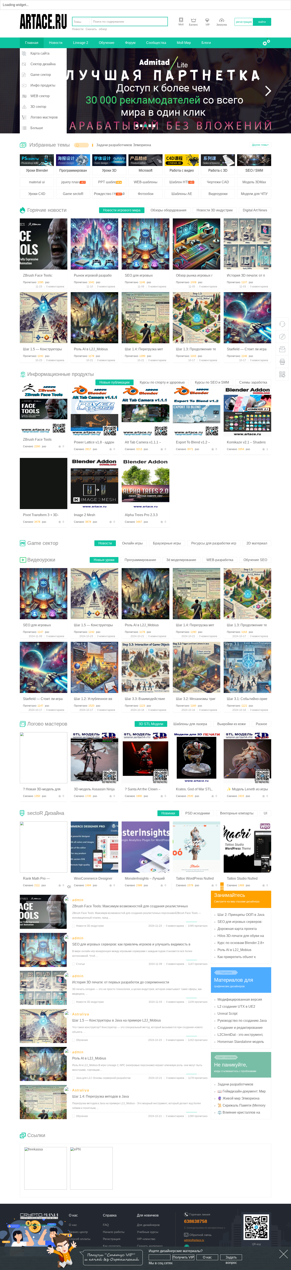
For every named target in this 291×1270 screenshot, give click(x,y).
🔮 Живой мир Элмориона (238, 1098)
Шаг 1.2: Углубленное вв (93, 699)
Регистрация (111, 1239)
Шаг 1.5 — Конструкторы (42, 349)
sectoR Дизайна (45, 813)
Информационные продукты (60, 374)
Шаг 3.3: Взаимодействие (145, 699)
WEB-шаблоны (145, 182)
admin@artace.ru (194, 1240)
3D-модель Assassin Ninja (94, 789)
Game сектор (42, 543)
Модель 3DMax (254, 182)
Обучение (106, 43)
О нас (207, 1257)
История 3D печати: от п (246, 275)
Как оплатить (112, 1246)
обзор (103, 29)
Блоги (206, 43)
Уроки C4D (36, 194)
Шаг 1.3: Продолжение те (196, 349)
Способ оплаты (79, 1239)
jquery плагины (73, 182)
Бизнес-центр (78, 1232)
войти (262, 21)
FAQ (106, 1225)
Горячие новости (46, 210)
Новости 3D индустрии (90, 925)
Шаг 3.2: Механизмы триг (196, 699)
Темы (77, 21)
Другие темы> (260, 144)
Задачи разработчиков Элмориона (123, 145)
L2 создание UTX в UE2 (236, 1006)
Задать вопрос (231, 1258)
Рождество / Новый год (109, 195)
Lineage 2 (80, 43)
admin (78, 900)
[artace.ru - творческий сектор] (43, 27)
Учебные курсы (147, 1232)
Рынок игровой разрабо (93, 275)
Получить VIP (183, 1257)
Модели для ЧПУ (254, 194)
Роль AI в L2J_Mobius (91, 349)
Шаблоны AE (181, 194)
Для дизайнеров (148, 1225)
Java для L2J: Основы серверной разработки (103, 1078)
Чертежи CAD (218, 182)
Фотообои (145, 194)
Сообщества (156, 43)
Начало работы (113, 1232)
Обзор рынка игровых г (194, 275)
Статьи (80, 964)
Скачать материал (150, 1246)
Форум (130, 43)
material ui (37, 182)
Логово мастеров (47, 724)
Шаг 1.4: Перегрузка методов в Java (100, 1096)
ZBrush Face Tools (37, 439)
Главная (31, 43)
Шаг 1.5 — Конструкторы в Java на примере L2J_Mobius (116, 1020)
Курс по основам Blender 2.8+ (241, 943)
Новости (78, 29)
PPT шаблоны (109, 182)
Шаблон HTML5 (181, 182)
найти (163, 21)
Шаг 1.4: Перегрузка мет (144, 349)
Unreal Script (227, 1013)
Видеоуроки (218, 194)
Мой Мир (184, 43)
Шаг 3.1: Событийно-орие (247, 699)
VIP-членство (146, 1239)
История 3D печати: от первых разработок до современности (120, 982)
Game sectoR (73, 194)
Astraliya (80, 1014)
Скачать (91, 29)
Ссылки (36, 1135)
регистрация (244, 21)
